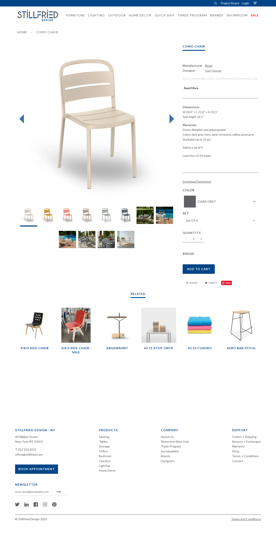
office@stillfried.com (29, 454)
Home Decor (107, 470)
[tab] (28, 216)
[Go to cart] (256, 3)
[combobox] (221, 201)
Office (103, 451)
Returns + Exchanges (246, 441)
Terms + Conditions (245, 456)
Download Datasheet (197, 181)
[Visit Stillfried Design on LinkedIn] (26, 505)
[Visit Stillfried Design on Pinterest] (54, 505)
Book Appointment (36, 469)
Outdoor (105, 461)
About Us (167, 437)
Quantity (192, 233)
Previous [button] (22, 119)
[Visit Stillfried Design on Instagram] (45, 505)
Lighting (104, 466)
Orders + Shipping (244, 437)
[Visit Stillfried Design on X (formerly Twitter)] (17, 505)
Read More (191, 88)
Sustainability (170, 451)
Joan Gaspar (213, 70)
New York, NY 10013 (29, 441)
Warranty (238, 446)
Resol (208, 65)
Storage (104, 446)
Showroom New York (175, 441)
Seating (104, 437)
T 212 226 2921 (25, 449)
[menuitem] (74, 15)
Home (22, 32)
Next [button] (170, 119)
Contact (237, 461)
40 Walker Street (26, 437)
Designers (168, 461)
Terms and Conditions (246, 519)
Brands (165, 456)
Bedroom (105, 456)
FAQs (236, 451)
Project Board (230, 3)
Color (188, 190)
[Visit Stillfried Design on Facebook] (36, 505)
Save (228, 282)
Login (245, 3)
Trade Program (171, 446)
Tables (103, 441)
